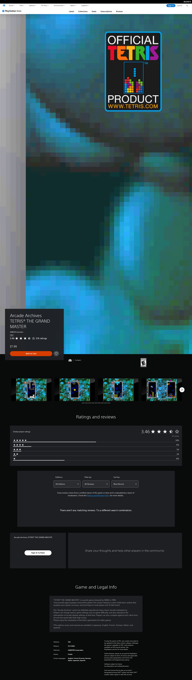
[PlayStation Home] (4, 6)
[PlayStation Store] (12, 10)
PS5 (21, 5)
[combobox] (67, 483)
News (72, 5)
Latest (71, 11)
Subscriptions (106, 11)
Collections (83, 11)
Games (31, 5)
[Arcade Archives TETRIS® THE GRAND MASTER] (31, 389)
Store (11, 5)
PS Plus (44, 5)
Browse (119, 11)
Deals (94, 11)
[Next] (182, 389)
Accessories (58, 5)
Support (84, 5)
